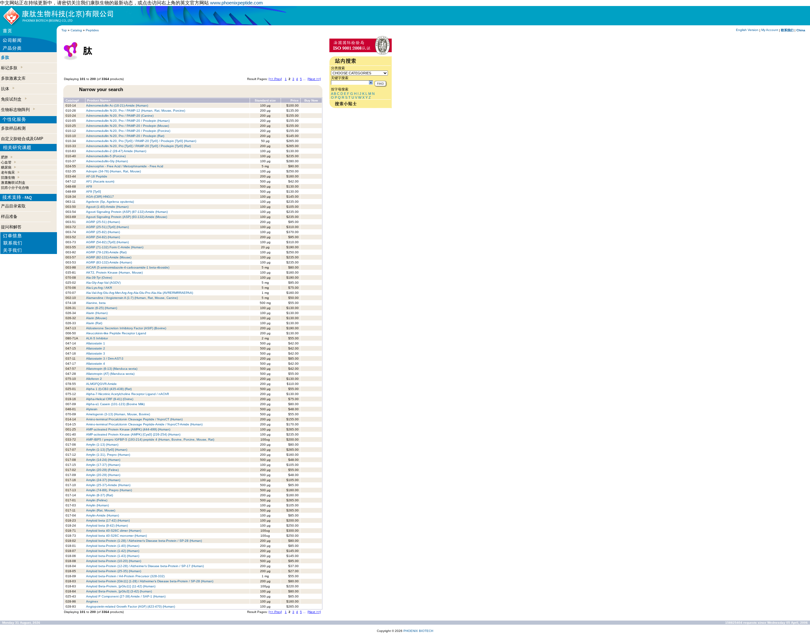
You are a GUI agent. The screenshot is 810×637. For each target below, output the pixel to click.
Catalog (76, 30)
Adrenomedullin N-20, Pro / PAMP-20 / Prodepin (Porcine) (128, 131)
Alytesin (91, 409)
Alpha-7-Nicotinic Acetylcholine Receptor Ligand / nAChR (127, 394)
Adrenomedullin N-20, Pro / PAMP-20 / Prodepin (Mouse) (127, 125)
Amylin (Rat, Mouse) (100, 510)
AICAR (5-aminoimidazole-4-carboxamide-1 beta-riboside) (127, 267)
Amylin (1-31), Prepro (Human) (108, 454)
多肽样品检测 (13, 128)
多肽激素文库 (13, 78)
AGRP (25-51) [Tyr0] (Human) (107, 227)
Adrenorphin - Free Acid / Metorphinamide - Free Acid (124, 166)
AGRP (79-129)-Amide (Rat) (106, 252)
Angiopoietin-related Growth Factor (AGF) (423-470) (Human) (130, 606)
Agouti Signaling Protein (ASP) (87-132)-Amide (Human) (127, 211)
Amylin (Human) (97, 505)
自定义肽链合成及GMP (22, 138)
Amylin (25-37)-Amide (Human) (108, 485)
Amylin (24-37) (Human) (103, 480)
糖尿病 (6, 167)
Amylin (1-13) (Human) (102, 444)
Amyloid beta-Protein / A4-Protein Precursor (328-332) (125, 576)
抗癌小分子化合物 (15, 187)
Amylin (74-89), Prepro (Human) (109, 490)
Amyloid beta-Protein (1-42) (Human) (112, 551)
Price (294, 100)
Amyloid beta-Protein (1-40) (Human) (112, 545)
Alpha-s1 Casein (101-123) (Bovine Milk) (115, 404)
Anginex (92, 601)
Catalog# (72, 100)
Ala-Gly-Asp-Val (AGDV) (103, 282)
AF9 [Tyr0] (93, 191)
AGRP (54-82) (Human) (103, 237)
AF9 (89, 186)
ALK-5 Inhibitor (97, 338)
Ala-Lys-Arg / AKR (99, 287)
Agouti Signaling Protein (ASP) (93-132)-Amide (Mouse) (126, 217)
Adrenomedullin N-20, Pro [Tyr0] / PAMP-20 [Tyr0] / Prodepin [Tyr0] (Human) (141, 141)
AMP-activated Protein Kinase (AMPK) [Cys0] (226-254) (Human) (133, 434)
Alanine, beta (96, 303)
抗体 (6, 88)
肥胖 (4, 157)
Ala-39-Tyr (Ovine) (99, 277)
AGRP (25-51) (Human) (103, 222)
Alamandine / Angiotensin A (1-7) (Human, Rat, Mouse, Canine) (132, 298)
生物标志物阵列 (16, 109)
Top (64, 30)
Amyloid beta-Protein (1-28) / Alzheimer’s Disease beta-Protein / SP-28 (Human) (144, 540)
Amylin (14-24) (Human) (103, 459)
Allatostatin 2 (95, 348)
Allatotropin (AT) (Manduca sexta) (110, 373)
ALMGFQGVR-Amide (101, 384)
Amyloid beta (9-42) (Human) (107, 525)
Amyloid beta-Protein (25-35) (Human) (113, 571)
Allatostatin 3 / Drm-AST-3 (104, 358)
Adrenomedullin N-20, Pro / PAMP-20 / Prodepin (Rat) (125, 136)
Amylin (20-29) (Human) (103, 475)
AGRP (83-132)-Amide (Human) (109, 262)
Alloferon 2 (94, 378)
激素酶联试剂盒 (13, 182)
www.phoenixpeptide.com (236, 2)
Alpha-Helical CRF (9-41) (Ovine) (109, 399)
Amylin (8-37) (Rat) (99, 495)
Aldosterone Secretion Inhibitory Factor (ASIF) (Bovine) (126, 328)
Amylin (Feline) (96, 500)
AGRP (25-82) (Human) (103, 232)
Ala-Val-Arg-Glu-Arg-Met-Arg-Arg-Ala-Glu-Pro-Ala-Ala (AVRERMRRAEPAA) (139, 292)
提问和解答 (11, 227)
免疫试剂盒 (12, 99)
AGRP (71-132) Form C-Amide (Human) (114, 247)
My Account (769, 30)
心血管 (6, 162)
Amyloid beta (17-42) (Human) (108, 520)
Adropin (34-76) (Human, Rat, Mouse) (114, 171)
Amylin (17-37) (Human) (103, 465)
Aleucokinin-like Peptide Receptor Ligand (116, 333)
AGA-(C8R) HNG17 (100, 196)
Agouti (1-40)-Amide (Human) (107, 206)
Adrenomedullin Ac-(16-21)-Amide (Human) (117, 105)
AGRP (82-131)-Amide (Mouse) (109, 257)
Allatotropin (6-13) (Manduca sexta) (111, 368)
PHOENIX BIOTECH (418, 631)
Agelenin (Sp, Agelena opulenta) (110, 201)
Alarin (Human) (97, 313)
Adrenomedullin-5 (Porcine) (106, 156)
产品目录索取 (13, 206)
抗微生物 (8, 177)
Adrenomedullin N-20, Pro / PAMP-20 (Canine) (119, 115)
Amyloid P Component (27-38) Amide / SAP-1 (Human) (125, 596)
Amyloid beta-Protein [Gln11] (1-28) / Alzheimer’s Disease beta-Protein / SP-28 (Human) (149, 581)
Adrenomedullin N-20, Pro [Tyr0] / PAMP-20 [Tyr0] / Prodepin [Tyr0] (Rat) (138, 146)
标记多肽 (10, 67)
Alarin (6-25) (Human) (101, 308)
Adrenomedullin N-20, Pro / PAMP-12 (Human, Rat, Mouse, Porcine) (135, 110)
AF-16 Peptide (96, 176)
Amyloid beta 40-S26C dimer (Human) (113, 530)
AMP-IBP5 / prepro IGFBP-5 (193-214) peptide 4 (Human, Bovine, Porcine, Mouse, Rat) (150, 439)
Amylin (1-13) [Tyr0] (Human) (106, 449)
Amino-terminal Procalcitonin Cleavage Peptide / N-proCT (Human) (134, 419)
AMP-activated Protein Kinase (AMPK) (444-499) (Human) (128, 429)
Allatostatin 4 (95, 363)
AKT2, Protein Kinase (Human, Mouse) (114, 272)
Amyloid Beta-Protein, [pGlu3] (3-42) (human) (119, 591)
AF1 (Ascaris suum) (100, 181)
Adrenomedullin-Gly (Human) (107, 161)
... (304, 79)
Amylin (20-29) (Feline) (102, 470)
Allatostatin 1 (95, 343)
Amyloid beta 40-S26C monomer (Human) (116, 535)
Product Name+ (99, 100)
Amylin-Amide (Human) (102, 515)
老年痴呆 (8, 172)
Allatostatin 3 (95, 353)
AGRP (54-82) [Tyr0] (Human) (107, 242)
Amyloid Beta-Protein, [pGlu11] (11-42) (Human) (120, 586)
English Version (747, 30)
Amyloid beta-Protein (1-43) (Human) (112, 556)
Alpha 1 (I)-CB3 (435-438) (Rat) (109, 389)
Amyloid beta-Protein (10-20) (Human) (113, 561)
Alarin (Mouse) (96, 318)
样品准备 (9, 216)
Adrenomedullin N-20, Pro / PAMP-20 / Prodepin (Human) (128, 120)
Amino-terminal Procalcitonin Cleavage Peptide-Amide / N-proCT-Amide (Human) (144, 424)
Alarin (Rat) (94, 323)
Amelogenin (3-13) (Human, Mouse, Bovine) (118, 414)
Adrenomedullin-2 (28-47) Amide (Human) (116, 151)
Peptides (92, 30)
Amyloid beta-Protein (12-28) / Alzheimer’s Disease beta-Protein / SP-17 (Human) (145, 566)
